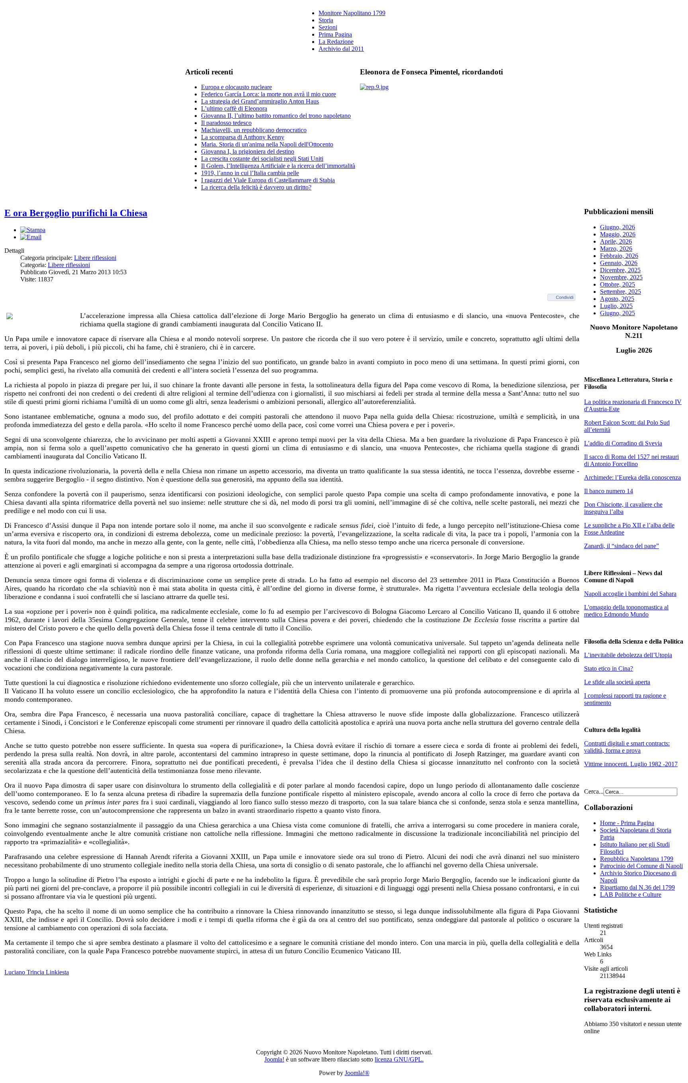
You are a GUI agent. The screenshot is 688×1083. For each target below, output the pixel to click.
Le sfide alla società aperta (617, 682)
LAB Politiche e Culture (630, 894)
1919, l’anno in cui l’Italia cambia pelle (250, 173)
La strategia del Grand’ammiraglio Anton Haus (260, 101)
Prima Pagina (335, 34)
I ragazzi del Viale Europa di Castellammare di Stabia (268, 180)
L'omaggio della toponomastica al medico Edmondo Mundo (626, 611)
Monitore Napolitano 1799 (352, 13)
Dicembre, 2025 (620, 270)
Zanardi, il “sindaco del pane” (621, 545)
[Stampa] (32, 229)
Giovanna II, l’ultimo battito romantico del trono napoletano (276, 115)
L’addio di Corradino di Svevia (623, 443)
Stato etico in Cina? (608, 668)
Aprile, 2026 (616, 241)
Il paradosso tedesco (226, 122)
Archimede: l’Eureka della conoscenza (632, 477)
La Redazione (336, 41)
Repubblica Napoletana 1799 (636, 858)
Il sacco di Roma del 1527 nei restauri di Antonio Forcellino (631, 460)
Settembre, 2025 (620, 291)
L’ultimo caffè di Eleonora (234, 108)
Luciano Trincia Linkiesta (36, 972)
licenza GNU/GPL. (399, 1059)
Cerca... (594, 791)
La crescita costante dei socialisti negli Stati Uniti (262, 158)
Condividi (564, 297)
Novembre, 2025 (621, 277)
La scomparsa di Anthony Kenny (242, 137)
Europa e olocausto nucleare (236, 87)
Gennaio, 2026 (618, 263)
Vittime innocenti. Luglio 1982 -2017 (631, 764)
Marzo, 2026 (616, 248)
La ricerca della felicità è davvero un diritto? (256, 187)
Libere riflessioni (95, 257)
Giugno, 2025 (617, 313)
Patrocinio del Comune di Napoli (641, 865)
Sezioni (328, 27)
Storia (326, 20)
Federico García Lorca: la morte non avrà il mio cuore (268, 94)
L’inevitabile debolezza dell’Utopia (628, 655)
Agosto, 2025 (617, 298)
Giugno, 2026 (617, 227)
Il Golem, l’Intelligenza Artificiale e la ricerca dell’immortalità (278, 165)
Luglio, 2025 (616, 305)
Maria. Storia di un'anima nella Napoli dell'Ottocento (267, 144)
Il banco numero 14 (608, 491)
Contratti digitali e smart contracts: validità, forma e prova (627, 747)
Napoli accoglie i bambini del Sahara (630, 593)
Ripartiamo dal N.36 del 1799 (637, 887)
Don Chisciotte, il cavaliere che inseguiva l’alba (623, 508)
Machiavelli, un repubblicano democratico (254, 130)
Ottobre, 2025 (617, 284)
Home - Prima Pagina (627, 823)
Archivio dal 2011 (341, 48)
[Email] (30, 237)
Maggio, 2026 (617, 234)
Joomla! (274, 1059)
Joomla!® (357, 1072)
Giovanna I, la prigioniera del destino (247, 151)
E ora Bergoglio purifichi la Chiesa (75, 213)
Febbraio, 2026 (619, 255)
